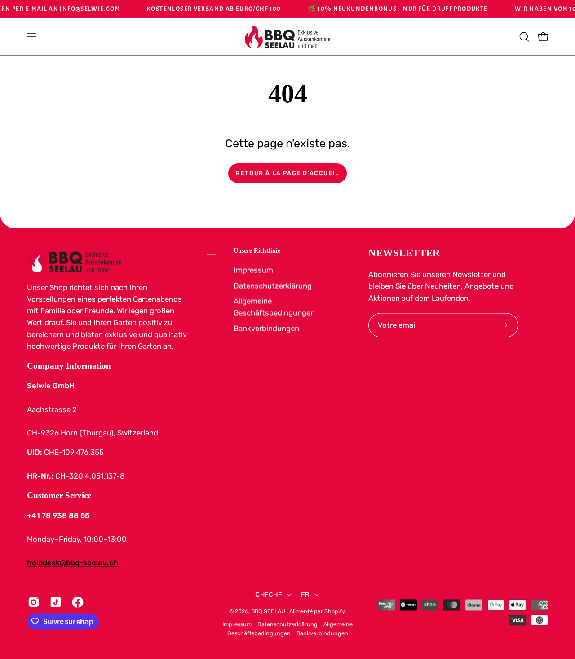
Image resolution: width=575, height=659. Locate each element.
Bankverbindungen (266, 328)
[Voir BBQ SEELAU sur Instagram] (32, 602)
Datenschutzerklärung (273, 285)
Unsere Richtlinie (257, 250)
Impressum (253, 269)
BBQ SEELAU (269, 611)
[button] (524, 36)
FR (305, 594)
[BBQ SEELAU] (287, 37)
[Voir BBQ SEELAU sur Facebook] (76, 602)
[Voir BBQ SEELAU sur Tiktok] (54, 602)
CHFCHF (268, 594)
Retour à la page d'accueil (287, 173)
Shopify (334, 611)
